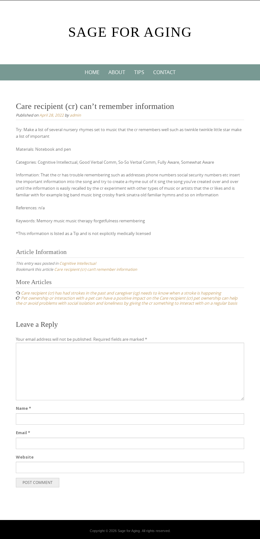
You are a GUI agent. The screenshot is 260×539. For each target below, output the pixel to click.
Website (25, 457)
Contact (164, 72)
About (116, 72)
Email (23, 432)
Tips (139, 72)
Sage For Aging (130, 32)
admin (75, 114)
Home (92, 72)
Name (23, 408)
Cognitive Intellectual (77, 263)
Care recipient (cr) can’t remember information (95, 269)
